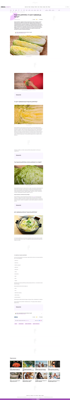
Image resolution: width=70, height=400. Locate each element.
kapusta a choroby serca (36, 323)
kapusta (16, 323)
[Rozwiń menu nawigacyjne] (68, 7)
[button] (32, 7)
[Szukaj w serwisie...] (65, 7)
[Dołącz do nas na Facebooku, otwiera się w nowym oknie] (39, 320)
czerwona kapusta (21, 323)
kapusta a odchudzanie (28, 323)
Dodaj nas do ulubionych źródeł (24, 313)
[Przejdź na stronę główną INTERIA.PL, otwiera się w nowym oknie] (3, 7)
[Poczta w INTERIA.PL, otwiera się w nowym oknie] (67, 7)
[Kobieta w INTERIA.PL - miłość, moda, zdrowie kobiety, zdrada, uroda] (8, 7)
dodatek (34, 196)
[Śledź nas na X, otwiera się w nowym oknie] (41, 320)
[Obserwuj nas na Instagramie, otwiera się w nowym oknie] (40, 320)
